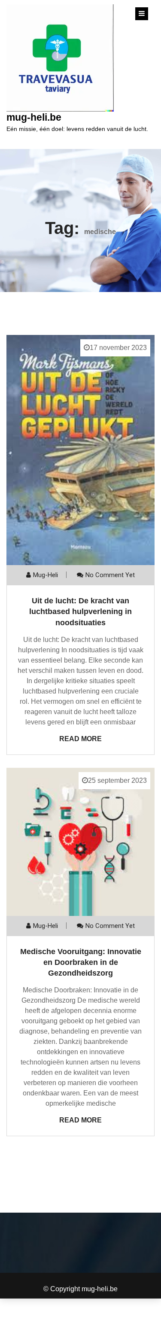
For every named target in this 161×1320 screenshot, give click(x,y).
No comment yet (110, 575)
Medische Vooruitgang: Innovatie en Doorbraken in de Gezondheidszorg (80, 962)
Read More (80, 738)
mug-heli (45, 575)
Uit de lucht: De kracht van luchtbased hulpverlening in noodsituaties (80, 611)
